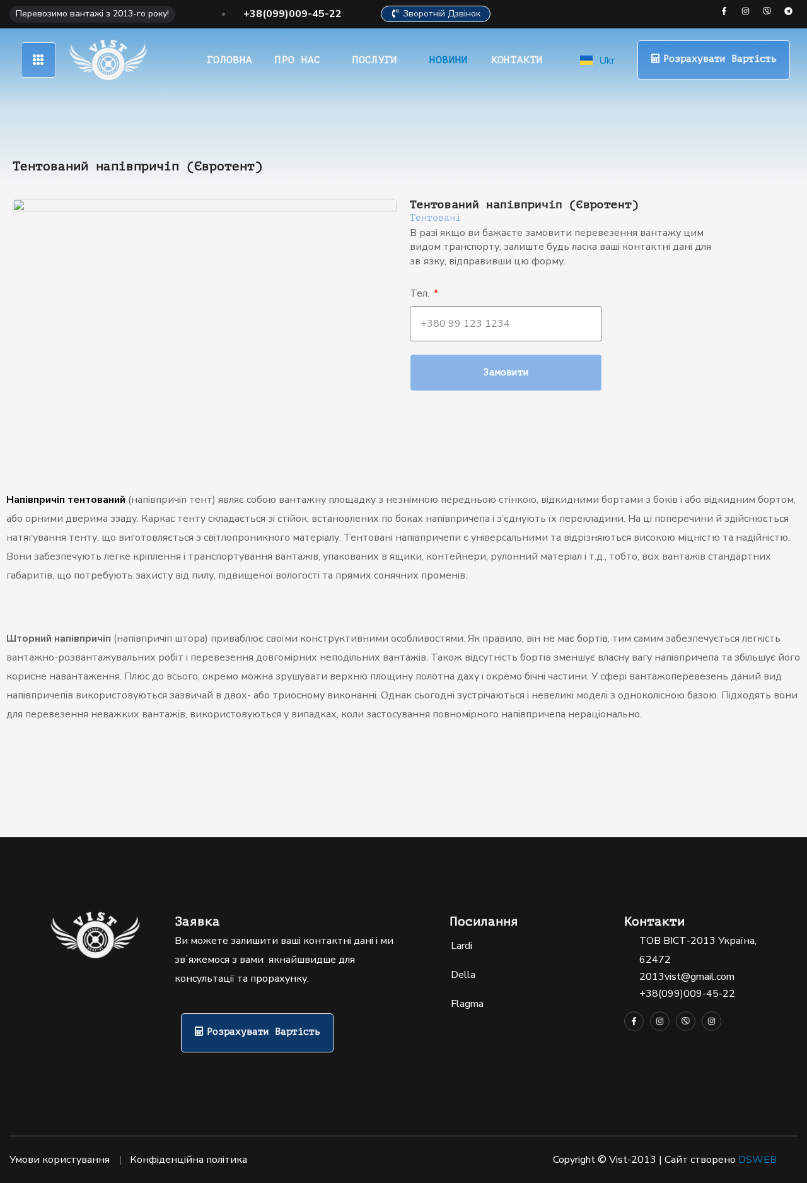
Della (463, 975)
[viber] (767, 11)
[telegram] (788, 11)
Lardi (461, 946)
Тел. (421, 293)
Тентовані (435, 218)
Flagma (467, 1004)
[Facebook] (724, 11)
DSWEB (757, 1160)
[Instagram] (745, 11)
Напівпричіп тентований (65, 500)
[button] (436, 14)
